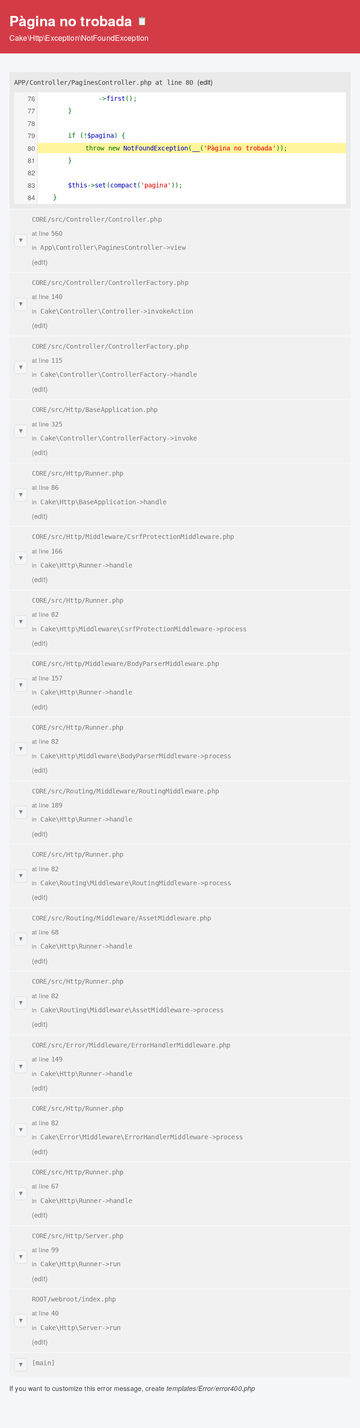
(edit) (205, 82)
